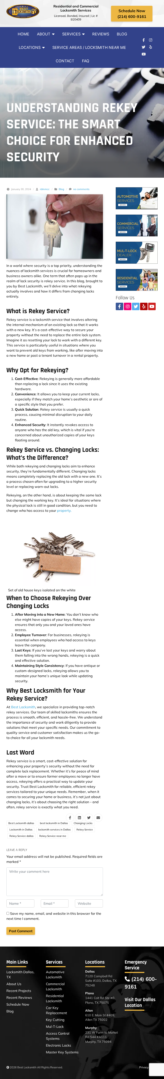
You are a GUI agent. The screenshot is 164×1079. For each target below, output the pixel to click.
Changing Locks (83, 823)
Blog (122, 34)
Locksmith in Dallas (20, 829)
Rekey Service (84, 829)
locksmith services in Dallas (54, 829)
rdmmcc (45, 189)
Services (71, 34)
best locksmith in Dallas (54, 823)
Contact (65, 61)
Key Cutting (55, 1020)
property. (64, 510)
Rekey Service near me (52, 836)
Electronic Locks (58, 1045)
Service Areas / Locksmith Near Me (89, 47)
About (43, 34)
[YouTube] (143, 54)
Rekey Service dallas (21, 836)
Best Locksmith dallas (21, 823)
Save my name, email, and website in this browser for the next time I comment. (53, 916)
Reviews (100, 34)
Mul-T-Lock (55, 1026)
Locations (30, 47)
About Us (13, 984)
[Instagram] (150, 40)
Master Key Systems (62, 1052)
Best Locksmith (23, 707)
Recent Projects (18, 991)
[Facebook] (143, 40)
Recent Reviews (19, 997)
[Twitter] (143, 47)
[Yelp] (150, 47)
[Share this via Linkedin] (79, 817)
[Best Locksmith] (23, 11)
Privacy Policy (148, 1067)
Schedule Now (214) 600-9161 (131, 13)
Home (23, 34)
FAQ (85, 61)
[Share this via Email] (98, 817)
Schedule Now (17, 1004)
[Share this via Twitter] (89, 817)
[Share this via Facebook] (70, 817)
